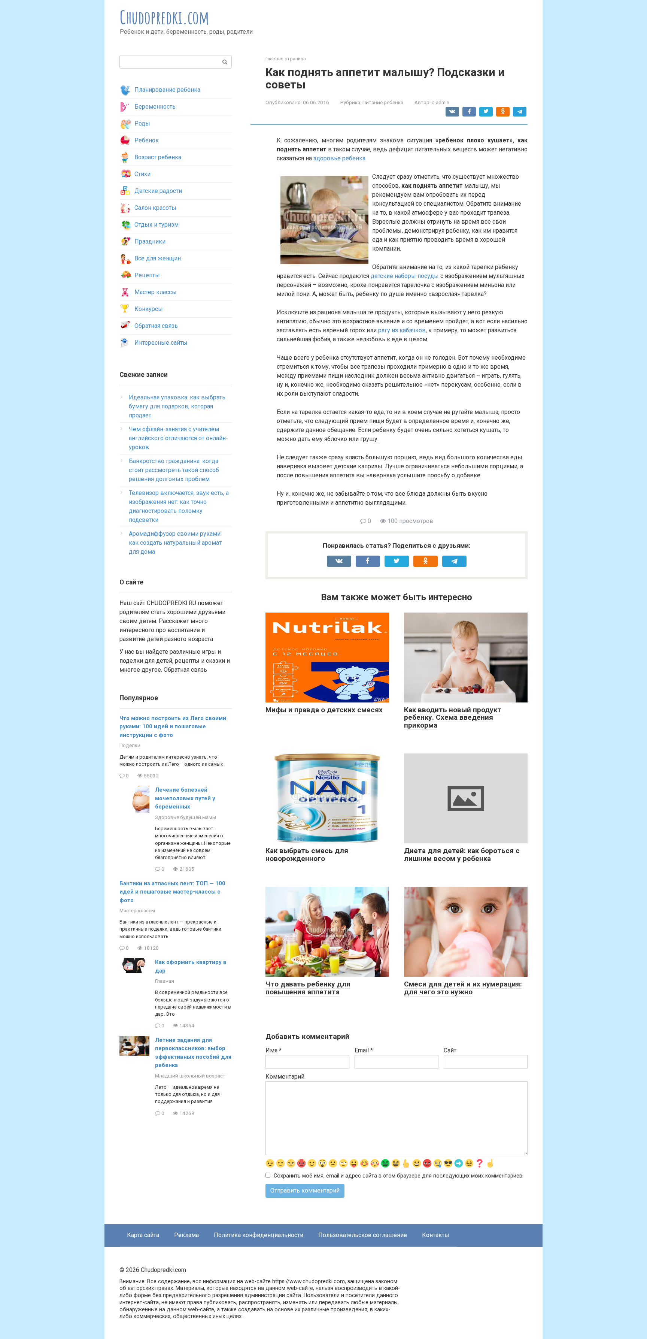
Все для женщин (157, 258)
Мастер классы (155, 292)
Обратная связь (156, 325)
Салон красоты (155, 207)
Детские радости (158, 190)
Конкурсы (148, 308)
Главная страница (285, 58)
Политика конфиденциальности (258, 1235)
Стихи (142, 174)
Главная (164, 981)
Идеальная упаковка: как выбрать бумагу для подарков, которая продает (177, 406)
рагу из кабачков (402, 330)
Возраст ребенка (157, 157)
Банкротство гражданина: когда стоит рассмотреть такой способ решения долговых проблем (174, 470)
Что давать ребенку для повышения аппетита (307, 988)
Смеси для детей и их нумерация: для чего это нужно (463, 988)
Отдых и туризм (156, 224)
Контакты (435, 1235)
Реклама (186, 1235)
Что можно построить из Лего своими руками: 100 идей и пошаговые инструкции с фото (172, 726)
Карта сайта (143, 1235)
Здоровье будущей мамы (185, 817)
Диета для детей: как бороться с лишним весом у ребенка (462, 854)
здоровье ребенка (339, 158)
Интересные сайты (161, 342)
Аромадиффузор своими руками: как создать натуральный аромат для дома (175, 542)
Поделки (129, 745)
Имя (273, 1050)
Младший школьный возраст (190, 1076)
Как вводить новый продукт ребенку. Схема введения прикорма (452, 717)
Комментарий (284, 1076)
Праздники (149, 241)
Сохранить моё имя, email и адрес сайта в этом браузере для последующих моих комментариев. (398, 1176)
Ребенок (146, 140)
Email (364, 1050)
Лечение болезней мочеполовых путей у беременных (185, 798)
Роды (142, 123)
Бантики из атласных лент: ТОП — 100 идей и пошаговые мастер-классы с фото (172, 892)
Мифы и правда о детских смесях (324, 709)
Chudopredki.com (164, 17)
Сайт (450, 1050)
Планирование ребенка (167, 89)
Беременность (155, 106)
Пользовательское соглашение (362, 1235)
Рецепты (147, 275)
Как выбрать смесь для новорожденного (306, 854)
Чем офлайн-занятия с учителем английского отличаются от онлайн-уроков (178, 438)
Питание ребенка (382, 102)
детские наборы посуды (405, 275)
